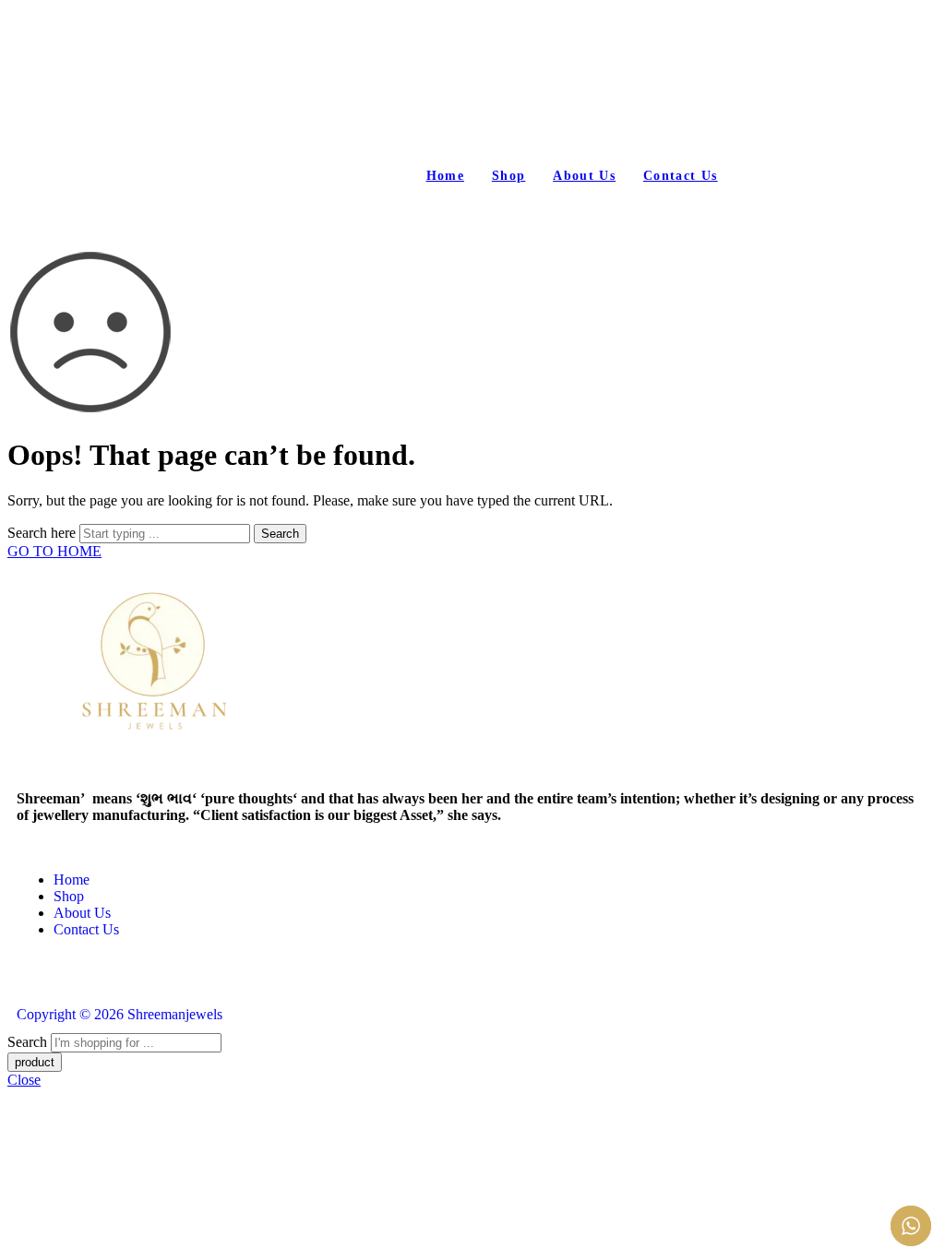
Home (445, 176)
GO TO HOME (54, 551)
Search (280, 534)
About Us (584, 176)
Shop (508, 176)
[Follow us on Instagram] (33, 979)
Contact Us (680, 176)
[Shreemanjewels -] (284, 94)
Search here (43, 533)
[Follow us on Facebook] (22, 979)
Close (24, 1080)
